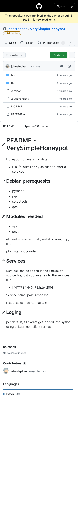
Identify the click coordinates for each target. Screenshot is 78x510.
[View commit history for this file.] (69, 66)
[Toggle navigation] (6, 6)
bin (13, 75)
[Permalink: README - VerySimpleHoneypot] (3, 144)
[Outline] (73, 126)
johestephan (17, 29)
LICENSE (16, 106)
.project (16, 90)
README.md (19, 114)
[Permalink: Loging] (3, 312)
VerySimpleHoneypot (47, 29)
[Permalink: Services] (3, 260)
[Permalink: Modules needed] (3, 216)
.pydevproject (20, 98)
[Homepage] (39, 6)
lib (12, 83)
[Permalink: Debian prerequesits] (3, 181)
